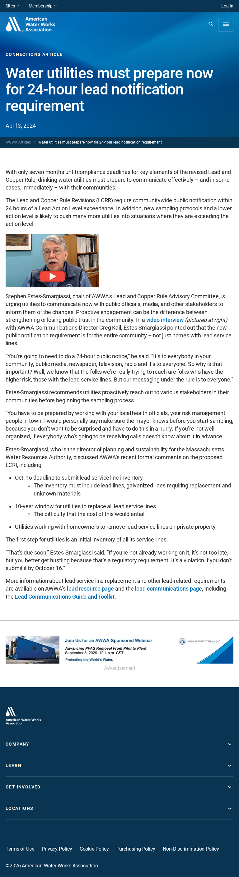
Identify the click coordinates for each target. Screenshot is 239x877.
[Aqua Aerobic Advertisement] (119, 650)
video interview (165, 320)
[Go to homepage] (23, 715)
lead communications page (168, 588)
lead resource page (90, 588)
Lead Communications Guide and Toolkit (65, 596)
